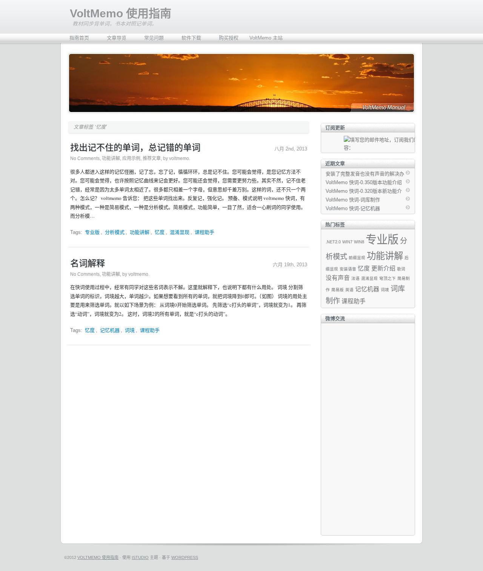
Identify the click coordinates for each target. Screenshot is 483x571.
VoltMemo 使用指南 (120, 13)
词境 (130, 330)
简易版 (337, 289)
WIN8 (359, 241)
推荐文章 (152, 158)
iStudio (140, 557)
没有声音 (338, 278)
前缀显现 (357, 257)
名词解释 (87, 263)
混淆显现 (179, 232)
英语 (349, 289)
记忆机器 (110, 330)
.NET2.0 (333, 241)
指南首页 (79, 38)
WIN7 (347, 241)
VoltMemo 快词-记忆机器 (353, 208)
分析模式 (115, 232)
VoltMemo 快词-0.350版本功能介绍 (364, 182)
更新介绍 (383, 268)
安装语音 (348, 269)
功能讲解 (111, 158)
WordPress (184, 557)
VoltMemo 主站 (266, 38)
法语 (355, 278)
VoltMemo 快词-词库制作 (353, 200)
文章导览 (116, 38)
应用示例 (131, 158)
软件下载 (191, 38)
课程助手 (204, 232)
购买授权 (228, 38)
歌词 (401, 269)
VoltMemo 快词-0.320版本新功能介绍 (364, 191)
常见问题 (154, 38)
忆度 (160, 232)
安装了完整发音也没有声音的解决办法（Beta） (365, 174)
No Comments (85, 158)
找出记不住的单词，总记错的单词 (135, 147)
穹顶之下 (387, 278)
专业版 (92, 232)
